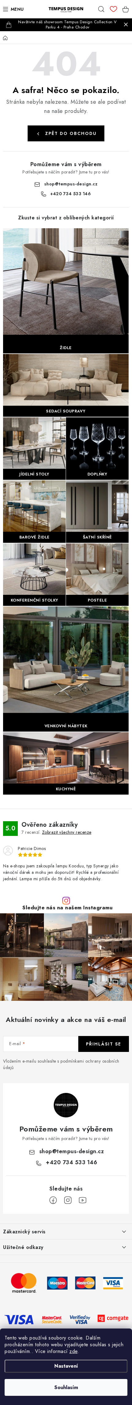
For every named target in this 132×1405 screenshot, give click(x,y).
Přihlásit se (103, 1044)
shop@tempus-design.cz (71, 184)
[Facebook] (53, 1200)
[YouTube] (82, 1200)
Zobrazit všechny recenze (66, 832)
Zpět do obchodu (71, 133)
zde (73, 1351)
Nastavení (66, 1366)
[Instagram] (68, 1200)
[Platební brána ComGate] (113, 1319)
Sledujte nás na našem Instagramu (67, 907)
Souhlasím (66, 1387)
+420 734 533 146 (70, 194)
